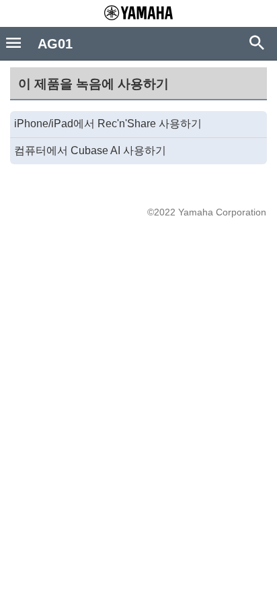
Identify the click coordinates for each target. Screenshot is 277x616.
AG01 (55, 43)
